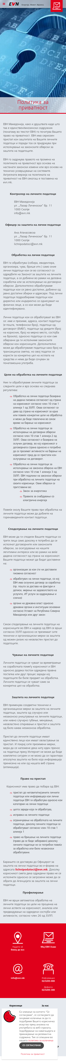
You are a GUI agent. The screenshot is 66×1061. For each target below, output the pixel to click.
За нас (45, 1006)
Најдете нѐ (18, 948)
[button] (4, 4)
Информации (48, 979)
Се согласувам (31, 1045)
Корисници (15, 1006)
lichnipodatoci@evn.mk (31, 869)
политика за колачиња (40, 1040)
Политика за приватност (33, 1054)
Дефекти (48, 988)
